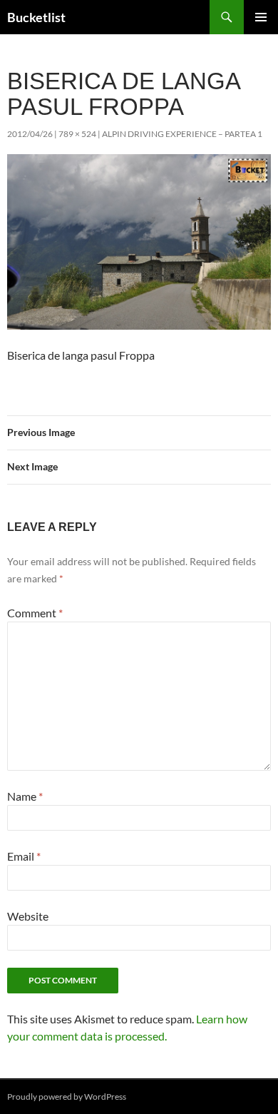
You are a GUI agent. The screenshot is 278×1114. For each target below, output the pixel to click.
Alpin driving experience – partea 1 (182, 133)
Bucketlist (36, 17)
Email (24, 856)
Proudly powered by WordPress (66, 1096)
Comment (35, 612)
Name (25, 796)
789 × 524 (77, 133)
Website (27, 916)
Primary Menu (261, 17)
